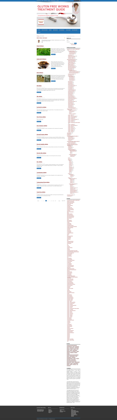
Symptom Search (55, 29)
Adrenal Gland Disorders (71, 61)
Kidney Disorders (70, 84)
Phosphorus (69, 286)
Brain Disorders (70, 69)
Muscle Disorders (69, 272)
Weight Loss (74, 364)
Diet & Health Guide (74, 29)
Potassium (70, 169)
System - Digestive (73, 359)
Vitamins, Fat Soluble (72, 178)
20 (53, 200)
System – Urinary (70, 131)
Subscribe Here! (39, 0)
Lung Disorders (70, 88)
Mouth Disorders (69, 271)
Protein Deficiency (69, 357)
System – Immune (70, 121)
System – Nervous (70, 127)
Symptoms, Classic (71, 58)
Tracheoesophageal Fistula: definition (43, 182)
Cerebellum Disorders (72, 70)
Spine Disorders (70, 102)
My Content (45, 0)
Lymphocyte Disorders (71, 90)
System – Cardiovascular (71, 117)
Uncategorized (69, 324)
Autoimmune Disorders (72, 51)
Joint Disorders (70, 83)
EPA (67, 240)
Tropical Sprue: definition (41, 192)
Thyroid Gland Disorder (71, 107)
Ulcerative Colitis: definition (41, 153)
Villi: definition (39, 85)
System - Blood (68, 359)
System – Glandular (71, 120)
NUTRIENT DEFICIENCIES (71, 143)
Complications (69, 231)
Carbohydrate (70, 147)
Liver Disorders (70, 87)
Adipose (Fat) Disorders (71, 60)
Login (42, 0)
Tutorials (50, 29)
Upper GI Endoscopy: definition (42, 125)
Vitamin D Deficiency (75, 363)
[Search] (79, 0)
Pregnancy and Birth (72, 113)
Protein (69, 173)
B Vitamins (71, 184)
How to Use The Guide (44, 29)
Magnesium (69, 267)
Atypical (73, 346)
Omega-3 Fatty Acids (72, 150)
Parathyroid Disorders (71, 97)
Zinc (69, 172)
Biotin (71, 185)
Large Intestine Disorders (72, 85)
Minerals (68, 270)
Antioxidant (69, 146)
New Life (69, 109)
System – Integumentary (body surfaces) (74, 122)
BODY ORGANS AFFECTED (71, 59)
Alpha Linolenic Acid (70, 203)
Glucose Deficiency (40, 72)
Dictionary (38, 32)
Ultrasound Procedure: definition (42, 134)
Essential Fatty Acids (71, 149)
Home (72, 409)
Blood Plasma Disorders (71, 66)
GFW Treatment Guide (40, 410)
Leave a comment (39, 47)
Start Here (38, 29)
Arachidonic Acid (72, 155)
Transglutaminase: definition (41, 172)
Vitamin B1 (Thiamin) (73, 187)
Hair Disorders (70, 81)
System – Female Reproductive (72, 119)
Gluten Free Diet (73, 413)
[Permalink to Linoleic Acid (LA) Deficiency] (43, 68)
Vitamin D (71, 180)
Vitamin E (71, 181)
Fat (68, 157)
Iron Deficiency (74, 351)
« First (38, 200)
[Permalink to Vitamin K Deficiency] (43, 55)
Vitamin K (71, 182)
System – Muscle (70, 126)
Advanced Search (53, 0)
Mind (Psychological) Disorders (73, 72)
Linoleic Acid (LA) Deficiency (41, 59)
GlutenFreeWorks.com (40, 409)
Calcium (70, 161)
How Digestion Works (74, 414)
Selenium (70, 170)
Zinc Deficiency (68, 365)
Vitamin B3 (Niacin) (70, 331)
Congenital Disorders (72, 52)
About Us (49, 409)
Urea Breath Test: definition (41, 107)
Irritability (78, 351)
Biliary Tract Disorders (71, 63)
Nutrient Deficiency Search (75, 411)
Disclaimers (50, 411)
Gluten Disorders (61, 29)
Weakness (71, 364)
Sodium (70, 171)
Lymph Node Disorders (71, 89)
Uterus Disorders (69, 325)
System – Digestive (71, 118)
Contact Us (50, 410)
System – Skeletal (70, 130)
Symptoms (77, 358)
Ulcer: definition (39, 161)
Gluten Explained (68, 29)
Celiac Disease (69, 224)
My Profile (49, 0)
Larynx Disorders (70, 86)
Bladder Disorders (70, 64)
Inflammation (68, 351)
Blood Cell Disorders (71, 65)
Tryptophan (71, 175)
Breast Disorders (69, 221)
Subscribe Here (62, 409)
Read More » (53, 54)
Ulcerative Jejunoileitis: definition (42, 144)
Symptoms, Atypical (71, 57)
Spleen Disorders (70, 103)
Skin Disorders (70, 100)
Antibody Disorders (71, 62)
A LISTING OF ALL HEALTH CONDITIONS (73, 49)
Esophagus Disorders (70, 241)
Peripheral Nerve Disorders (72, 98)
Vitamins (69, 177)
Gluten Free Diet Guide (71, 142)
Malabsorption (72, 352)
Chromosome (71, 111)
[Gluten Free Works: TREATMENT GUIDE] (58, 26)
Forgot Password (73, 44)
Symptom (74, 358)
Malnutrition (75, 352)
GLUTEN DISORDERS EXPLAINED (72, 250)
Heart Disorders (70, 82)
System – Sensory (70, 129)
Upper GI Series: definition (41, 117)
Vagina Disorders (69, 326)
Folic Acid (71, 186)
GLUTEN (68, 249)
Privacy (49, 412)
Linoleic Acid (72, 156)
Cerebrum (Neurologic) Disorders (74, 71)
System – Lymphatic (71, 124)
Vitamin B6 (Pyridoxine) (70, 332)
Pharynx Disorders (71, 99)
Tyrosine (71, 176)
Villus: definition (39, 96)
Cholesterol (69, 148)
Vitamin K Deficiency (40, 46)
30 (55, 200)
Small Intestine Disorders (71, 101)
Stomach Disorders (71, 104)
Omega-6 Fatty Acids (72, 154)
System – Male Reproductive (72, 125)
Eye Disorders (69, 243)
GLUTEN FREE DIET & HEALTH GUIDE (73, 141)
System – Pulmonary (71, 128)
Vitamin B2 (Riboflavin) (70, 330)
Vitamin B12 (69, 329)
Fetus (70, 112)
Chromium (70, 162)
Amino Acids (71, 174)
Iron (71, 351)
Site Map (57, 0)
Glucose (69, 158)
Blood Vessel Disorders (71, 67)
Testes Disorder (70, 106)
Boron (70, 160)
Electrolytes (69, 239)
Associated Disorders (71, 50)
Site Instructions (73, 410)
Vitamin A (71, 179)
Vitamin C (68, 333)
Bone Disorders (70, 68)
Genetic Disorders (71, 53)
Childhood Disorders (72, 110)
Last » (59, 200)
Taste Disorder (70, 105)
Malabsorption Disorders (70, 268)
